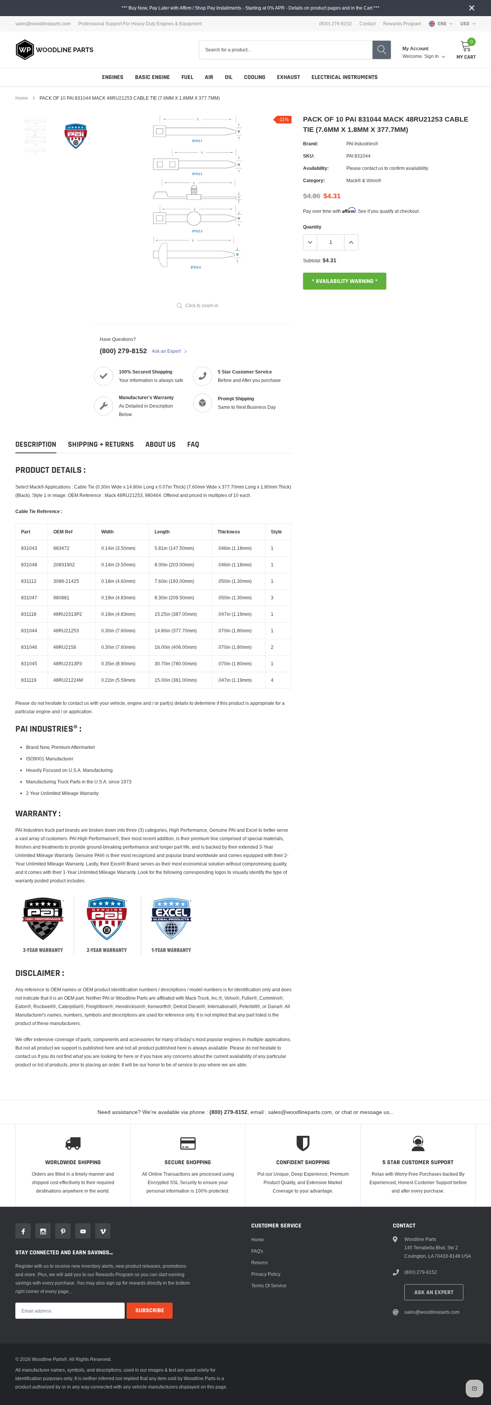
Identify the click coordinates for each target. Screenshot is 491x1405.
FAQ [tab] (193, 444)
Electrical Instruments (344, 77)
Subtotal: (312, 260)
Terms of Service (269, 1285)
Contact (367, 23)
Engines (113, 77)
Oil (228, 77)
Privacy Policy (265, 1274)
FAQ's (257, 1251)
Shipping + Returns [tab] (101, 444)
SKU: (309, 156)
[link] (35, 136)
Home (21, 98)
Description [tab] (35, 444)
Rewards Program (402, 23)
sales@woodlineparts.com (43, 23)
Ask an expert (433, 1292)
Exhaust (288, 77)
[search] (381, 50)
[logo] (54, 50)
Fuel (187, 77)
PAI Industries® (362, 143)
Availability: (316, 168)
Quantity (312, 227)
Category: (314, 180)
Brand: (310, 143)
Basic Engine (152, 77)
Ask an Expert (167, 351)
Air (209, 77)
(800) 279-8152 (123, 351)
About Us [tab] (160, 444)
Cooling (254, 77)
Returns (259, 1262)
